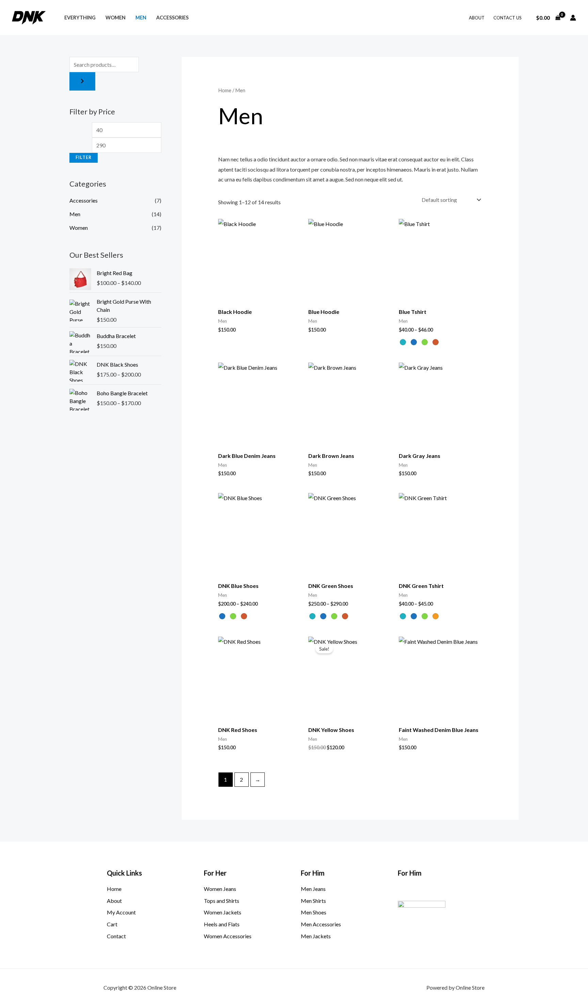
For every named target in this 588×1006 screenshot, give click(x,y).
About (477, 17)
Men (140, 17)
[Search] (82, 81)
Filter (84, 157)
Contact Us (507, 17)
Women (115, 17)
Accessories (172, 17)
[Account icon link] (573, 18)
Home (224, 90)
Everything (80, 17)
